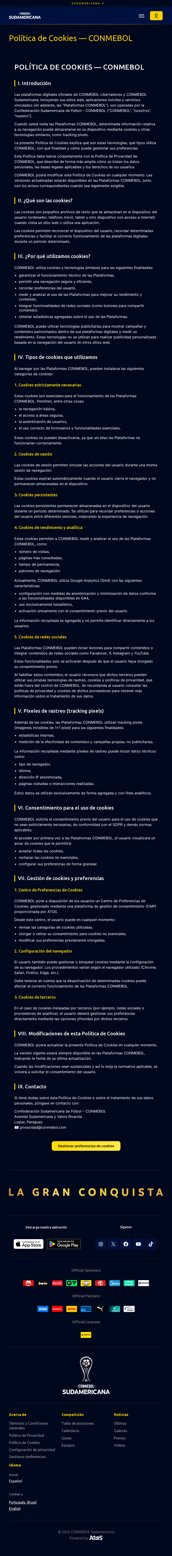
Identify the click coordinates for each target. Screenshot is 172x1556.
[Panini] (86, 1335)
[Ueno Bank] (129, 1283)
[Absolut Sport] (129, 1309)
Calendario (70, 1431)
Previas (120, 1438)
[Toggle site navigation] (141, 15)
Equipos (68, 1445)
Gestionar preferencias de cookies (86, 1146)
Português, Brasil (23, 1502)
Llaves (67, 1438)
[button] (86, 3)
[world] (143, 1283)
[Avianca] (57, 1309)
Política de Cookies (24, 1443)
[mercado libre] (86, 1283)
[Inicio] (25, 15)
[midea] (114, 1283)
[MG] (100, 1283)
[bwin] (42, 1283)
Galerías (120, 1431)
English (15, 1509)
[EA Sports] (71, 1283)
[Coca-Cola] (57, 1283)
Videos (119, 1445)
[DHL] (71, 1309)
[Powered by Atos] (96, 1538)
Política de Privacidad (26, 1435)
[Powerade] (86, 1309)
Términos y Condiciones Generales (28, 1425)
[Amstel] (28, 1283)
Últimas (120, 1423)
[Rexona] (114, 1309)
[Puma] (100, 1309)
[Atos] (42, 1309)
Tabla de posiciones (78, 1423)
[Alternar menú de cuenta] (156, 15)
